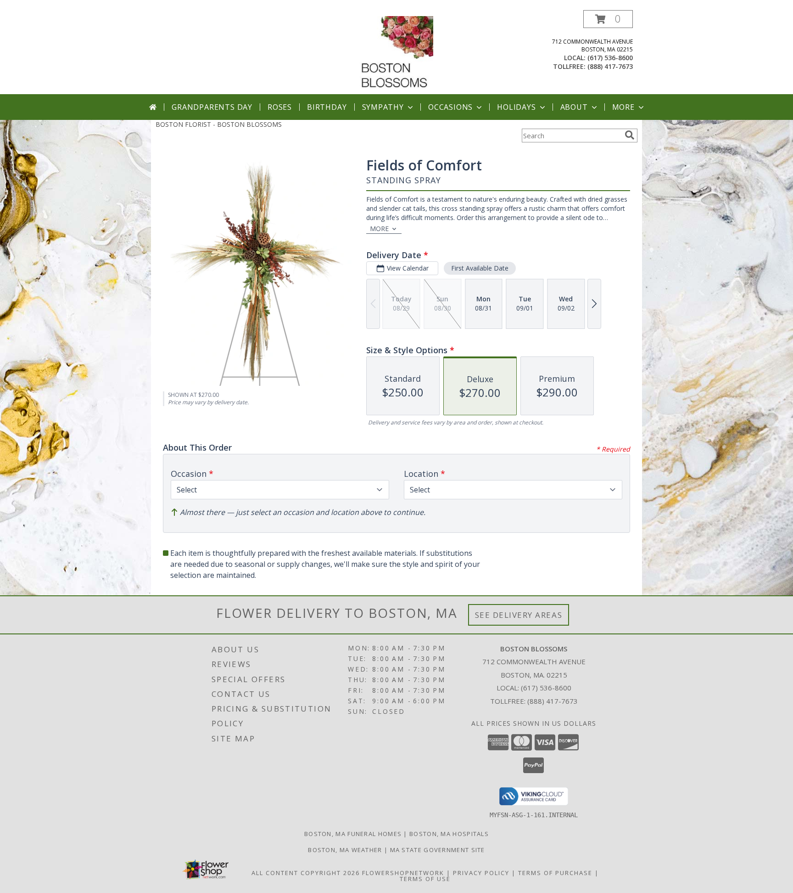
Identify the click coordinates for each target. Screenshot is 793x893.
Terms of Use (425, 879)
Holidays (516, 107)
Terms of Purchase (555, 873)
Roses (280, 107)
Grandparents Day (212, 107)
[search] (629, 135)
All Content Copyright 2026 (305, 873)
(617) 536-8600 (610, 57)
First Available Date (479, 268)
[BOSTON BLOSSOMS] (396, 52)
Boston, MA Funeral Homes (353, 834)
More (623, 107)
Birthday (326, 107)
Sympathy (383, 107)
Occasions (450, 107)
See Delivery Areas (519, 615)
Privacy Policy (481, 873)
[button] (608, 19)
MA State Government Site (437, 850)
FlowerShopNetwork (403, 873)
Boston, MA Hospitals (449, 834)
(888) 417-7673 (610, 66)
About (574, 107)
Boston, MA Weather (345, 850)
